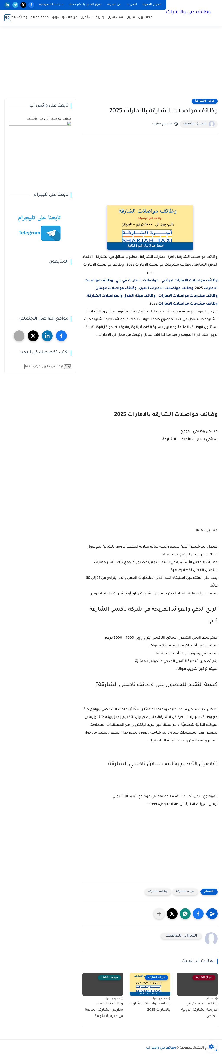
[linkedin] (7, 5)
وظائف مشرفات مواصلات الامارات (188, 296)
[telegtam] (19, 335)
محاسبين (145, 17)
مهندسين (115, 17)
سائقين (87, 17)
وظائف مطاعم (16, 17)
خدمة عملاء (40, 17)
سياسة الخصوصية (51, 4)
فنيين (130, 17)
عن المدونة (114, 4)
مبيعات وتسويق (64, 17)
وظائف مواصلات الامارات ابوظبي (189, 281)
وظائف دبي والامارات (188, 12)
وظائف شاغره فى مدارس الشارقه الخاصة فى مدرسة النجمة (104, 1010)
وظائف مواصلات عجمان (116, 288)
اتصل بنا (132, 4)
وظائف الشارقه (158, 891)
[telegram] (15, 5)
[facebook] (31, 5)
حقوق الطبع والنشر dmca (85, 4)
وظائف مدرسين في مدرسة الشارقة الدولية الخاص (199, 1010)
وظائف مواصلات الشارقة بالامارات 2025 (150, 1007)
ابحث (68, 366)
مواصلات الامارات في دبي (137, 281)
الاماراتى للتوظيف (194, 124)
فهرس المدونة (152, 4)
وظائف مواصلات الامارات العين (166, 288)
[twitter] (23, 5)
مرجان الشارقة (204, 101)
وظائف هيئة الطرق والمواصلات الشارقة (121, 296)
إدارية (100, 17)
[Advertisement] (111, 65)
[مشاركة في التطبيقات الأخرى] (159, 913)
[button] (198, 913)
